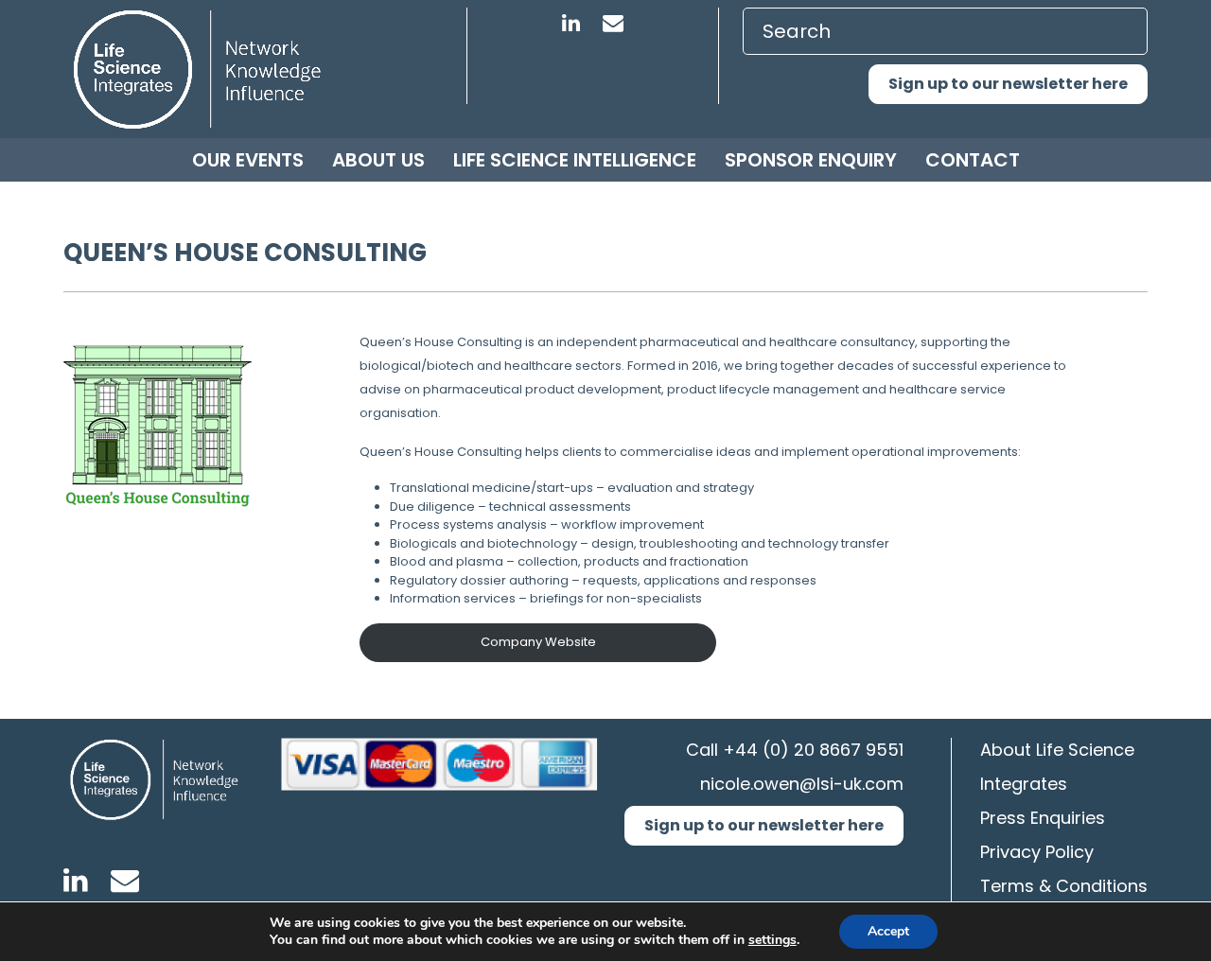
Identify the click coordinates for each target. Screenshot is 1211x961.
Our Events (248, 160)
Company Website (538, 642)
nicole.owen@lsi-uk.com (802, 783)
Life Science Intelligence (574, 160)
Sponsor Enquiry (811, 160)
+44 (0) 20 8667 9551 (813, 749)
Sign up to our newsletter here (1008, 84)
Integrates (1023, 783)
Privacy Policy (1037, 852)
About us (378, 160)
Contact (972, 160)
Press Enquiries (1042, 818)
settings (772, 940)
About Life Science (1057, 749)
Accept (888, 931)
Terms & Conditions (1064, 886)
